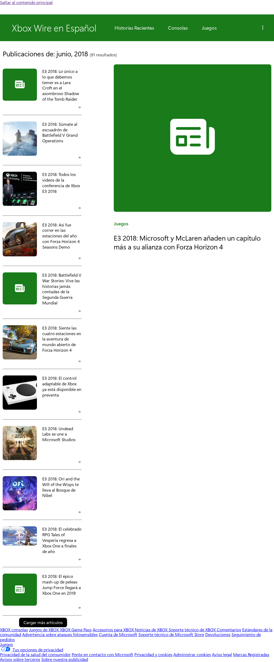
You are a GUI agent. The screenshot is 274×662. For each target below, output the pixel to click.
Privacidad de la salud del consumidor (35, 654)
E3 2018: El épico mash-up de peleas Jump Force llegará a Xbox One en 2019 (61, 584)
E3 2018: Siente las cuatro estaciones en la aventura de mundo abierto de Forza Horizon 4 (61, 339)
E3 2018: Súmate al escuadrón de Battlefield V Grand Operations (60, 132)
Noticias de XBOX (152, 629)
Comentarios (229, 629)
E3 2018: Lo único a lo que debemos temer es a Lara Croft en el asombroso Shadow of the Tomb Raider (60, 85)
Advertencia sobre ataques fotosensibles (60, 634)
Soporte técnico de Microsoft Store (171, 634)
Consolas (178, 28)
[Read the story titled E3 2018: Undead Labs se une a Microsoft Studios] (20, 443)
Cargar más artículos (43, 622)
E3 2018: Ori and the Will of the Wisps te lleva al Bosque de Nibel (61, 487)
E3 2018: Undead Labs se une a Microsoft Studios (58, 434)
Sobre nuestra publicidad (64, 659)
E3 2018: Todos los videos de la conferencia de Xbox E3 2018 (61, 182)
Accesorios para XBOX (114, 629)
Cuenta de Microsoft (118, 634)
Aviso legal (222, 654)
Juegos (209, 28)
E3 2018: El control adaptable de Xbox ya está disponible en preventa (61, 386)
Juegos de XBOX (44, 629)
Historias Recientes (134, 28)
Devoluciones (217, 634)
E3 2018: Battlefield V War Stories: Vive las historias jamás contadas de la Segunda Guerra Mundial (61, 288)
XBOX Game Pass (76, 629)
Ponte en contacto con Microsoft (102, 654)
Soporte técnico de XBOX (193, 629)
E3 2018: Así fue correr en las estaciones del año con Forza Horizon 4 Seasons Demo (61, 236)
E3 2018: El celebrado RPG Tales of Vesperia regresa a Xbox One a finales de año (61, 540)
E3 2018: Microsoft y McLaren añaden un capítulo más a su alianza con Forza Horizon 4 (187, 242)
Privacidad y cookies (153, 654)
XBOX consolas (14, 629)
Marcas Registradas (251, 654)
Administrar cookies (192, 654)
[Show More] (263, 28)
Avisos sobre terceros (20, 659)
